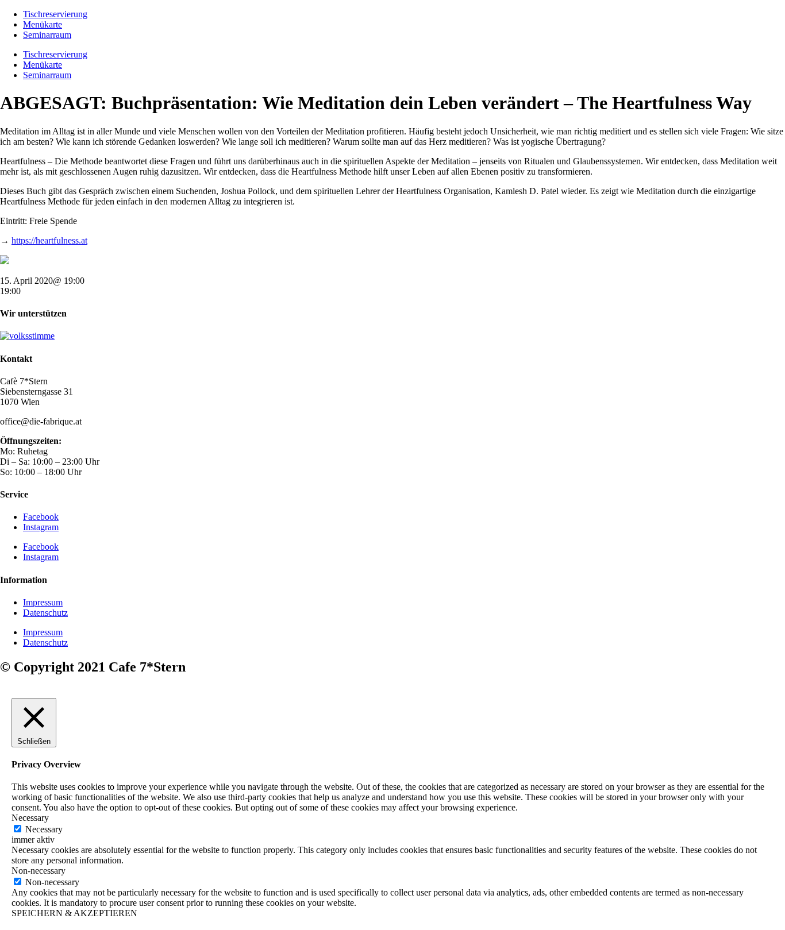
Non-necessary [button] (38, 870)
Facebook (41, 517)
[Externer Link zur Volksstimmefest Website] (27, 336)
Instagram (41, 527)
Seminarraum (47, 35)
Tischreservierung (55, 14)
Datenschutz (45, 613)
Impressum (43, 602)
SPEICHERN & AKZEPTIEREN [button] (74, 913)
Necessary (44, 829)
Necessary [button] (30, 818)
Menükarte (42, 24)
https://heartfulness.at (49, 240)
